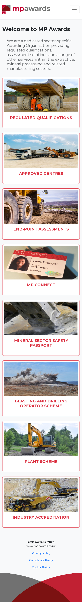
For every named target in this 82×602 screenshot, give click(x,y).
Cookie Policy (41, 567)
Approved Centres (41, 173)
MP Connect (41, 285)
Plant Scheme (41, 461)
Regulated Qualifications (41, 117)
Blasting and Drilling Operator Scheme (41, 403)
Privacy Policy (41, 553)
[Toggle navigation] (74, 9)
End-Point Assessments (41, 229)
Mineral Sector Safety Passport (41, 343)
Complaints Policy (41, 560)
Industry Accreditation (41, 517)
